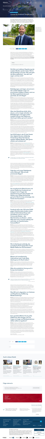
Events (14, 425)
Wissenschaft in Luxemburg (17, 419)
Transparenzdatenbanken (26, 152)
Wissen (4, 422)
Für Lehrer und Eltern (26, 419)
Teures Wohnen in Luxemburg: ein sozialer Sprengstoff (27, 367)
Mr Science (4, 425)
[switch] (20, 437)
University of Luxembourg (6, 375)
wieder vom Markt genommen (16, 183)
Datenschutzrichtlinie (34, 412)
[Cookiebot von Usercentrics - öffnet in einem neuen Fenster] (4, 437)
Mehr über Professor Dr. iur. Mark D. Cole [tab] (18, 64)
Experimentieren (5, 424)
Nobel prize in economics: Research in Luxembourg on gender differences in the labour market (37, 368)
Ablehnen (39, 434)
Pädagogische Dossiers (25, 424)
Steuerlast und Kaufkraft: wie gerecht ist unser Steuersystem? (17, 367)
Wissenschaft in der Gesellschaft (16, 424)
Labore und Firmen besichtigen (26, 423)
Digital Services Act (27, 143)
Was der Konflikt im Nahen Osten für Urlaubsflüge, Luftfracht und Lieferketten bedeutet (7, 368)
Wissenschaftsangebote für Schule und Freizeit (27, 422)
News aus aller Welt (6, 421)
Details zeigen (37, 437)
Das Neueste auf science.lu (7, 419)
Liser (33, 375)
